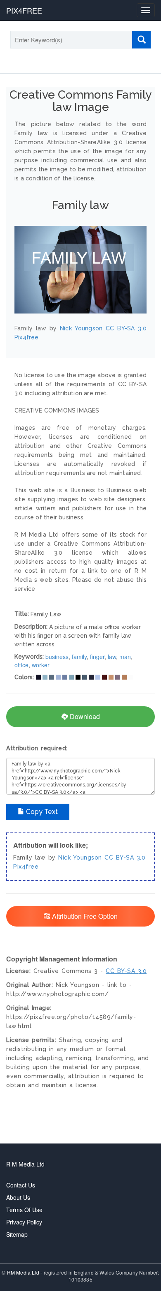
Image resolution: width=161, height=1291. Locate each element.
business (57, 656)
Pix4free (25, 866)
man (125, 656)
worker (41, 665)
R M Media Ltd (25, 1164)
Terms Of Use (24, 1210)
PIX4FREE (24, 10)
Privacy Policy (24, 1222)
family (79, 656)
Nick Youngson (80, 857)
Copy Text (41, 812)
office (21, 665)
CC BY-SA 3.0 (124, 857)
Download (84, 716)
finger (97, 656)
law (112, 656)
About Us (18, 1197)
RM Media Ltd (24, 1272)
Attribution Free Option (84, 916)
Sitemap (17, 1234)
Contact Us (20, 1185)
